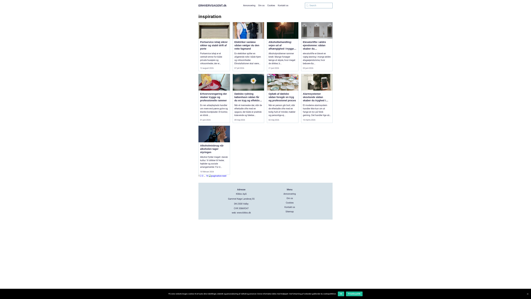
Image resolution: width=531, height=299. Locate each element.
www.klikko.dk (244, 212)
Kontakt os (283, 5)
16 (207, 176)
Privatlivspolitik (354, 294)
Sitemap (290, 211)
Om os (261, 5)
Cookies (271, 5)
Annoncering (249, 5)
